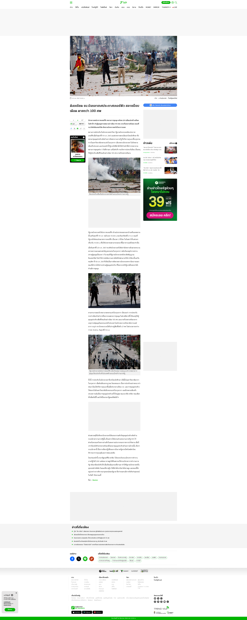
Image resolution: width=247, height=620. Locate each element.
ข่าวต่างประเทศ (162, 557)
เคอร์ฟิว (154, 557)
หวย (113, 584)
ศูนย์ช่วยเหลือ (121, 598)
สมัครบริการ (166, 2)
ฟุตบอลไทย (141, 580)
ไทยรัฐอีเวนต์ (158, 580)
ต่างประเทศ (162, 98)
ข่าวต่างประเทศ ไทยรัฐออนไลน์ (120, 560)
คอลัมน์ (101, 582)
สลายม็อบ (147, 557)
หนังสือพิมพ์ (115, 580)
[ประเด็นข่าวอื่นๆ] (84, 137)
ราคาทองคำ (74, 589)
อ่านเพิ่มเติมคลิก (7, 603)
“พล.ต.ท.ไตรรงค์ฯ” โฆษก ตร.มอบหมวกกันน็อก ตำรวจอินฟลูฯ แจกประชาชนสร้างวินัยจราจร (152, 149)
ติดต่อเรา (90, 600)
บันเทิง (113, 582)
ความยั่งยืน (87, 589)
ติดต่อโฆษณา (97, 600)
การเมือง (145, 162)
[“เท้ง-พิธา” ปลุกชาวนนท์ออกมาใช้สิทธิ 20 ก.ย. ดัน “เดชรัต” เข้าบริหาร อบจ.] (171, 170)
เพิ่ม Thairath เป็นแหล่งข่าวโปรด (162, 105)
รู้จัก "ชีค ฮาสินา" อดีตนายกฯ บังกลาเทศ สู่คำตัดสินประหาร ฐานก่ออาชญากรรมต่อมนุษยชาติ (98, 531)
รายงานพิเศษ (102, 580)
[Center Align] (16, 593)
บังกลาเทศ (113, 557)
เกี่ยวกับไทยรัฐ (90, 598)
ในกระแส (73, 582)
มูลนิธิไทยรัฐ (99, 598)
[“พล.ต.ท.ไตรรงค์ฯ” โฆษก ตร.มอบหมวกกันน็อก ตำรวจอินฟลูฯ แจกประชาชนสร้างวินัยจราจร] (171, 150)
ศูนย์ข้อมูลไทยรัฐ (108, 598)
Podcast (101, 589)
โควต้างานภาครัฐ (122, 557)
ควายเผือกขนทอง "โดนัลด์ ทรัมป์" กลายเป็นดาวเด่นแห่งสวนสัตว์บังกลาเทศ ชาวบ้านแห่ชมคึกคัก (99, 544)
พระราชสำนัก (74, 580)
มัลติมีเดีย (101, 591)
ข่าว (156, 98)
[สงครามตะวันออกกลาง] (77, 146)
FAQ (115, 598)
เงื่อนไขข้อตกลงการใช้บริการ (78, 600)
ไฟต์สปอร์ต (141, 582)
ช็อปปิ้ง (156, 577)
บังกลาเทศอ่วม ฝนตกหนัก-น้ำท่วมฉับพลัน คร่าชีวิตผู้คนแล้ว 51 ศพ (91, 538)
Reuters (95, 480)
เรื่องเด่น (132, 560)
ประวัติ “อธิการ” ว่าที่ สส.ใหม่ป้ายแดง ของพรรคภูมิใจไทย (152, 159)
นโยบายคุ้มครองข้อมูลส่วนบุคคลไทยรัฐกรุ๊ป (137, 598)
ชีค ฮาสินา (131, 557)
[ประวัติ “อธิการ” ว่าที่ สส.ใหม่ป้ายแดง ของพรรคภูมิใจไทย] (171, 160)
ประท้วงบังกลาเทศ (103, 557)
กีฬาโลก (128, 584)
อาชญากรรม (146, 152)
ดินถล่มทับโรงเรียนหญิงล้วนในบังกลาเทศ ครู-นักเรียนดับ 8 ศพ (90, 541)
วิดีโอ (113, 586)
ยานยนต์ (86, 586)
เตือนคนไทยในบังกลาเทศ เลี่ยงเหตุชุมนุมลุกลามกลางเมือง (89, 534)
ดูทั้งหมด (172, 143)
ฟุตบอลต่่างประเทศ (131, 580)
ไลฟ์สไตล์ (114, 589)
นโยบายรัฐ (74, 584)
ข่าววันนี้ (138, 560)
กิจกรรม (73, 598)
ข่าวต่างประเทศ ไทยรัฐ (104, 560)
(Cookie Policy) (7, 605)
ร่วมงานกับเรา (81, 598)
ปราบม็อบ (139, 557)
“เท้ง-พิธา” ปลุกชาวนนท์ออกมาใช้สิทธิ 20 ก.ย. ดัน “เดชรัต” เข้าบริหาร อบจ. (152, 169)
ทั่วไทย (86, 580)
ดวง (100, 584)
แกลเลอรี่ (128, 586)
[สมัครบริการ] (160, 200)
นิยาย (100, 586)
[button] (71, 128)
